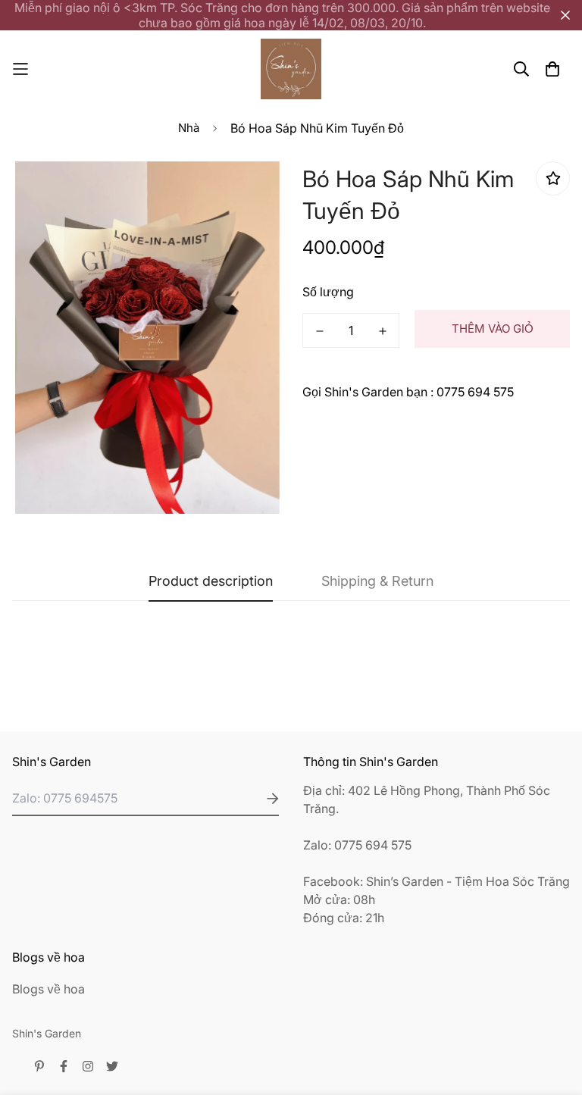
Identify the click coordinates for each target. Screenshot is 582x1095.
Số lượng (328, 291)
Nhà (188, 127)
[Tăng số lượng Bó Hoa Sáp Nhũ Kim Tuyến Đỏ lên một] (382, 331)
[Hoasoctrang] (291, 69)
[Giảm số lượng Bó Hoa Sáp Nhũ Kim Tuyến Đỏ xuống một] (319, 331)
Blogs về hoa (48, 988)
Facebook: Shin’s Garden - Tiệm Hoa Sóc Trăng (436, 881)
